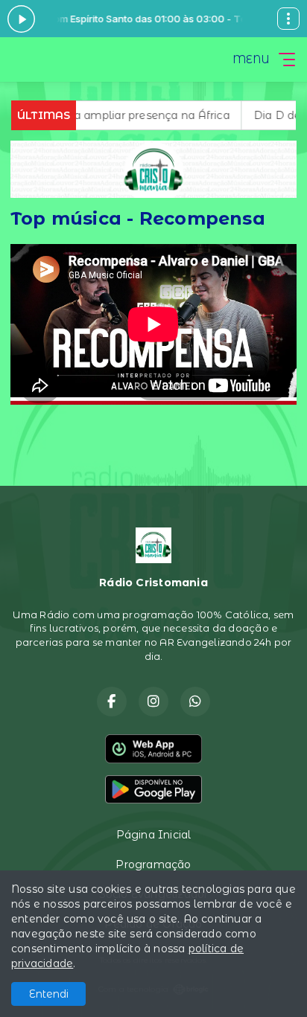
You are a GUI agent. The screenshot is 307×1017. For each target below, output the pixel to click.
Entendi (49, 994)
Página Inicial (154, 834)
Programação (153, 864)
